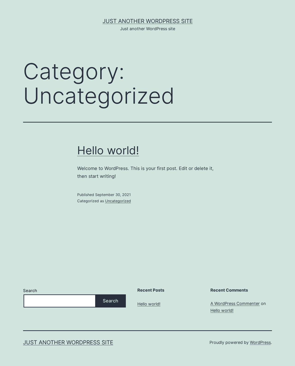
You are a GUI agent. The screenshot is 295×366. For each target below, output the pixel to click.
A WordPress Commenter (235, 303)
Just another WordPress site (148, 21)
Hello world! (108, 150)
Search (30, 290)
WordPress (260, 342)
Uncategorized (118, 201)
